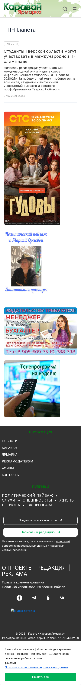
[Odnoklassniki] (48, 598)
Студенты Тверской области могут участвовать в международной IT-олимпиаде (40, 56)
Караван (9, 448)
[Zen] (19, 598)
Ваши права (40, 505)
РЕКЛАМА (14, 574)
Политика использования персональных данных (36, 667)
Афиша (8, 468)
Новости (11, 43)
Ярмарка (10, 454)
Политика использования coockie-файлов (33, 587)
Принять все (40, 676)
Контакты (11, 475)
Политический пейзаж (27, 495)
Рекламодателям (17, 461)
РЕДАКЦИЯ (51, 568)
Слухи (8, 500)
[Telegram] (34, 598)
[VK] (62, 598)
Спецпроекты (37, 500)
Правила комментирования (23, 582)
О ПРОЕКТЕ (16, 568)
